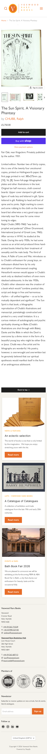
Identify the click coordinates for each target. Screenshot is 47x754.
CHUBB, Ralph (14, 119)
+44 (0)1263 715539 (10, 627)
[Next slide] (44, 97)
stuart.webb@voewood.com (14, 661)
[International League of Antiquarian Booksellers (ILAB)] (23, 681)
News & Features (13, 430)
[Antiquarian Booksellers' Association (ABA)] (8, 681)
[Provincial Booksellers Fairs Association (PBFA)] (39, 681)
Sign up (37, 711)
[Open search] (6, 8)
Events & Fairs (11, 560)
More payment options (23, 147)
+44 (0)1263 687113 (10, 655)
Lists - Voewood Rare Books (19, 495)
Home (3, 20)
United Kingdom (22, 738)
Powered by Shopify (23, 749)
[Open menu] (41, 8)
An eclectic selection (18, 435)
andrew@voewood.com (13, 633)
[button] (5, 97)
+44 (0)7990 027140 (11, 630)
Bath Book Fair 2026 (17, 566)
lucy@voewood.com (11, 658)
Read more (13, 454)
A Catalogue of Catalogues (21, 501)
